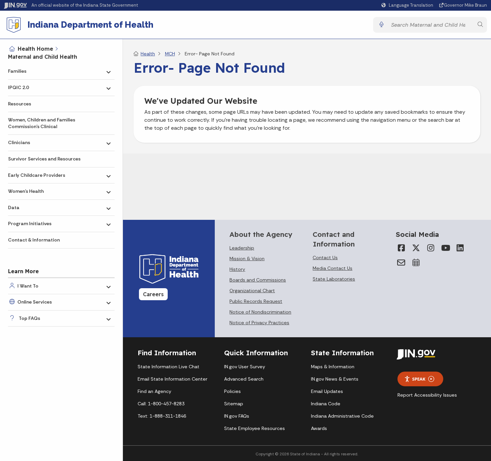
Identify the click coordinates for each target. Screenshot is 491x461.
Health (148, 54)
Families (17, 71)
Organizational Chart (252, 291)
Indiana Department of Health (90, 25)
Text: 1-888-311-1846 (162, 416)
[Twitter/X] (416, 248)
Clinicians (19, 142)
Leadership (241, 248)
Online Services (34, 302)
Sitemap (233, 404)
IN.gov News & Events (334, 379)
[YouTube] (445, 248)
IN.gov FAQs (236, 416)
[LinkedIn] (460, 248)
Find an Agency (154, 391)
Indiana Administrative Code (342, 416)
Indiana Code (325, 404)
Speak (419, 379)
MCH (170, 54)
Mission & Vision (247, 259)
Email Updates (327, 391)
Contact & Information (34, 240)
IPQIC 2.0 (18, 87)
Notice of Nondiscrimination (260, 312)
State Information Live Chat (168, 367)
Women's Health (26, 191)
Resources (19, 104)
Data (13, 207)
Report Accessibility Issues (427, 395)
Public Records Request (255, 301)
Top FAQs (29, 318)
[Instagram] (430, 248)
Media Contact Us (332, 268)
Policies (232, 391)
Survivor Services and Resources (44, 159)
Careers (153, 294)
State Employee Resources (254, 428)
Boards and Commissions (257, 280)
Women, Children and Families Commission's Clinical (41, 123)
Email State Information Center (172, 379)
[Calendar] (416, 262)
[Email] (401, 262)
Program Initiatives (29, 223)
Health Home (35, 48)
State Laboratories (334, 279)
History (237, 269)
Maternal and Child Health (42, 56)
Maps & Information (332, 367)
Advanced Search (244, 379)
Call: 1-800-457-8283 (161, 404)
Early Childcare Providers (36, 175)
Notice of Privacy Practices (259, 323)
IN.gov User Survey (244, 367)
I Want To (27, 286)
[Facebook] (401, 248)
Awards (319, 428)
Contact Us (325, 258)
